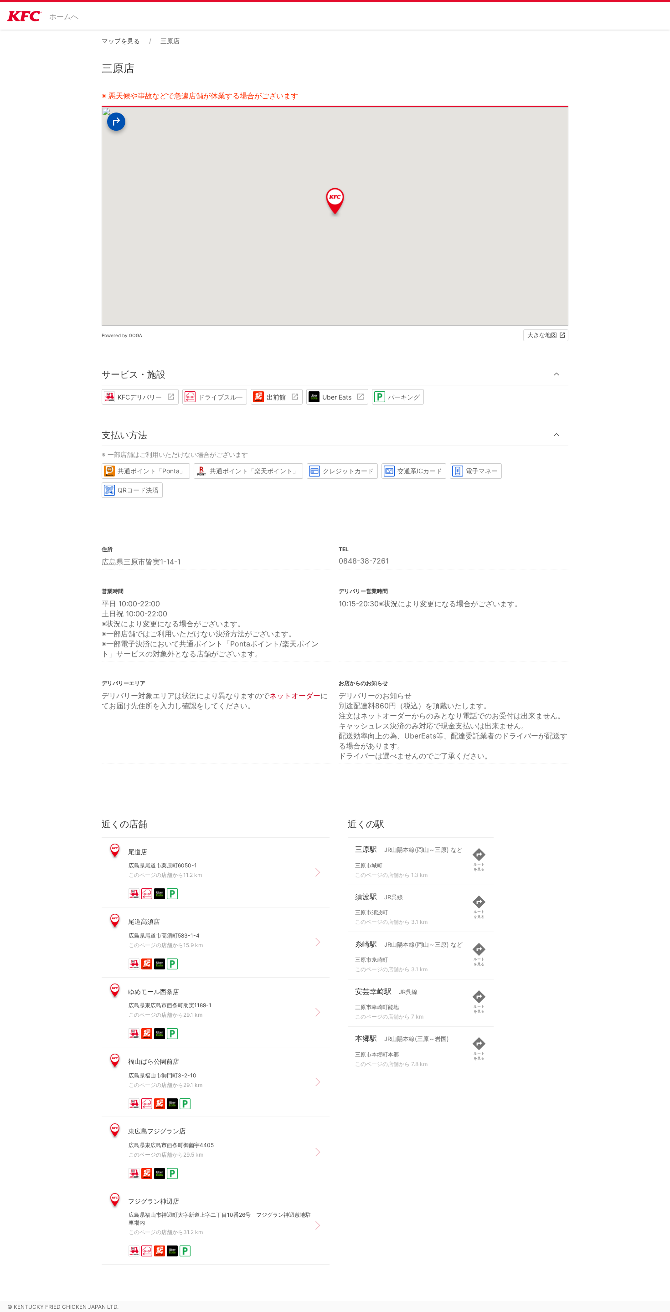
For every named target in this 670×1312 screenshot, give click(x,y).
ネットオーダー (294, 695)
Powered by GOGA (122, 335)
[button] (335, 374)
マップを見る (121, 41)
